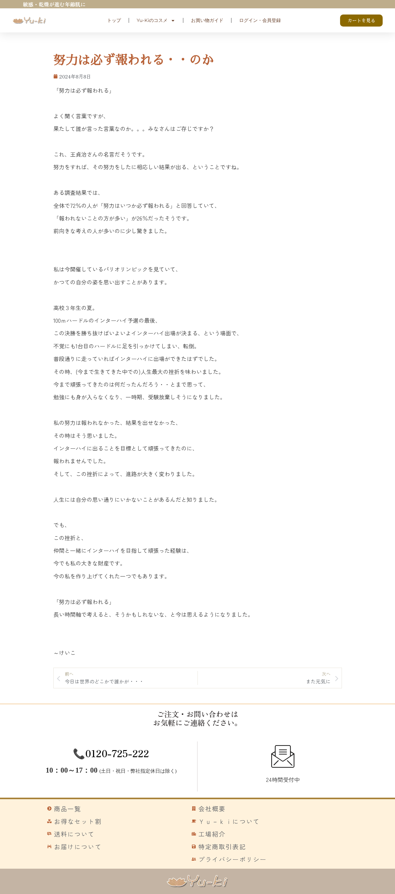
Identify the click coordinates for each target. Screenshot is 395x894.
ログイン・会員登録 (260, 20)
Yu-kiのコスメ (152, 20)
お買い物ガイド (207, 20)
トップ (114, 20)
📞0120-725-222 (111, 753)
